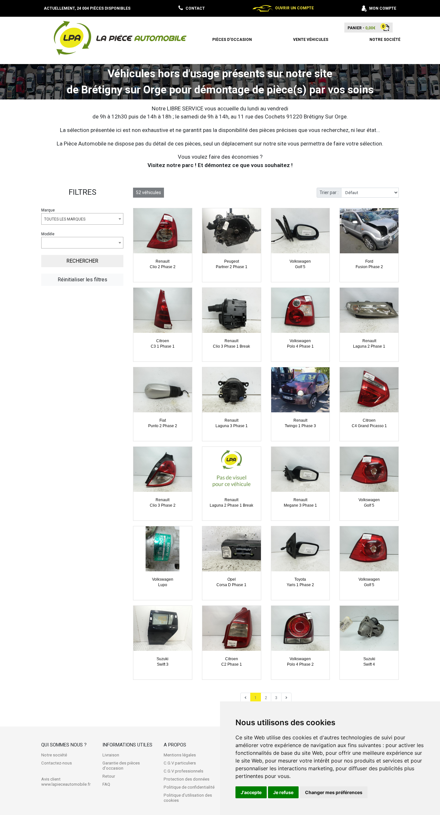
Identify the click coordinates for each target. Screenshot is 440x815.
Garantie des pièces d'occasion (121, 766)
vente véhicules (310, 39)
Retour (108, 776)
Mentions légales (180, 755)
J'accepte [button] (251, 792)
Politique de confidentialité (189, 787)
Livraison (110, 755)
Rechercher (82, 261)
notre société (384, 39)
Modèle (47, 234)
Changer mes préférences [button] (333, 792)
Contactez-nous (56, 763)
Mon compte (382, 8)
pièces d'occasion (232, 39)
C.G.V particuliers (180, 763)
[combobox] (82, 219)
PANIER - (361, 27)
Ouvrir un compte (294, 8)
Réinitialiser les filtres (82, 279)
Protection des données (186, 779)
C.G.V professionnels (183, 771)
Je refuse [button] (283, 792)
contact (195, 8)
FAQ (106, 784)
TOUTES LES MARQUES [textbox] (64, 219)
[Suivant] (286, 698)
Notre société (54, 755)
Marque (48, 210)
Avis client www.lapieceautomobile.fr (66, 782)
